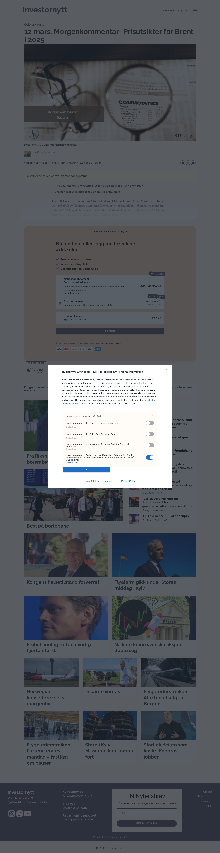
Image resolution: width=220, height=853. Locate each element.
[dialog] (110, 426)
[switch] (150, 423)
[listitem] (110, 416)
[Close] (166, 372)
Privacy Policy (128, 481)
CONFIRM (87, 469)
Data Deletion (92, 481)
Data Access (110, 481)
